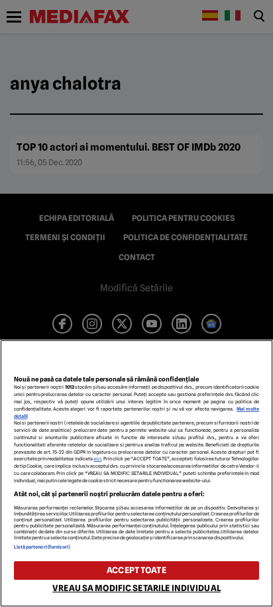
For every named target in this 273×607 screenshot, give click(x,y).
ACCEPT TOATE (136, 570)
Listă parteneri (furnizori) (42, 547)
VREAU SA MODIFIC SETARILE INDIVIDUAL (136, 588)
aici (97, 459)
